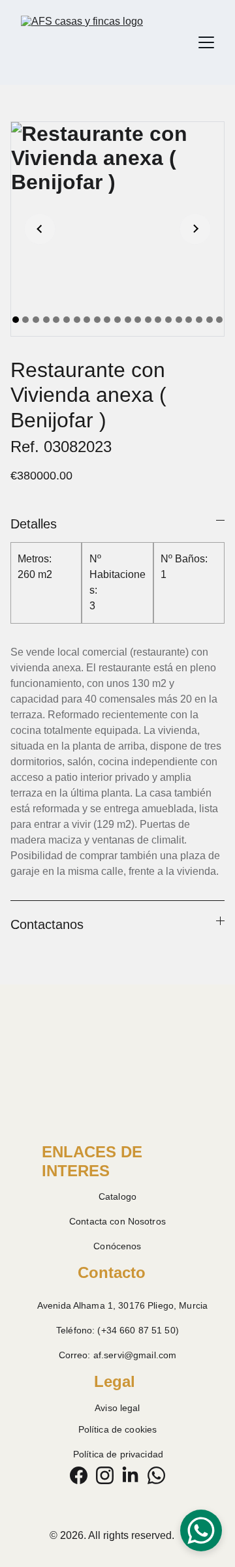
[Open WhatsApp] (201, 1530)
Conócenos (117, 1246)
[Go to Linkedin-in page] (130, 1475)
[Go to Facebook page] (78, 1475)
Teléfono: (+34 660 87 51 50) (117, 1330)
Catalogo (117, 1196)
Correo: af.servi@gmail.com (118, 1355)
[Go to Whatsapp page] (156, 1475)
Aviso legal (117, 1408)
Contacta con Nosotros (117, 1221)
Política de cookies (117, 1429)
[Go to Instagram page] (105, 1475)
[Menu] (206, 42)
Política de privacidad (118, 1454)
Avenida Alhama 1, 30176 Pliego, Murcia (122, 1305)
